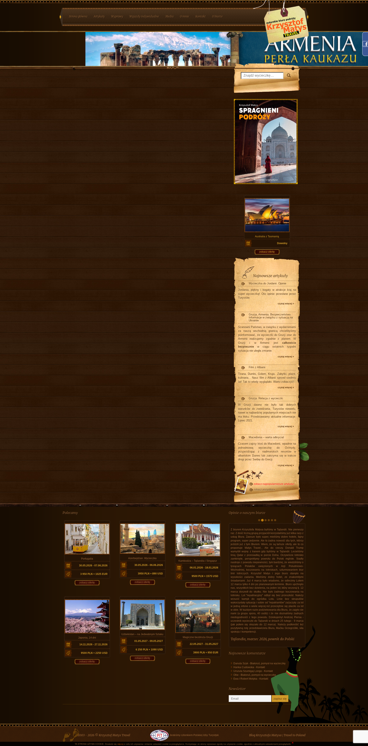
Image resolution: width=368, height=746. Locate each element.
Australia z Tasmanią (267, 236)
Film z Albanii (257, 367)
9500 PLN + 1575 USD (205, 576)
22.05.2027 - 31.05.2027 (204, 644)
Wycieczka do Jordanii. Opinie (267, 283)
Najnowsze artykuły (270, 275)
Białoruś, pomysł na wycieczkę (268, 714)
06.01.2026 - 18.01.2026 (204, 567)
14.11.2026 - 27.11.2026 (93, 644)
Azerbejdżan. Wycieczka (142, 558)
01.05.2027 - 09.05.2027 (148, 641)
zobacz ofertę (267, 251)
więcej (120, 744)
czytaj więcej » (286, 303)
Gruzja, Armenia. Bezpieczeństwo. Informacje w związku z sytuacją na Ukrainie (271, 317)
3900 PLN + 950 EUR (205, 652)
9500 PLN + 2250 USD (94, 652)
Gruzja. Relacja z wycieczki (266, 398)
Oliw (236, 726)
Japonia (237, 690)
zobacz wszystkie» (264, 489)
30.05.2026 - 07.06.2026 (93, 565)
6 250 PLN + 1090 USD (149, 649)
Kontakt (260, 718)
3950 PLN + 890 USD (150, 573)
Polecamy (70, 513)
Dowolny (282, 243)
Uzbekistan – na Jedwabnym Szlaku (142, 634)
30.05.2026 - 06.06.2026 (148, 565)
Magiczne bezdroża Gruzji (198, 637)
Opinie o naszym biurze (247, 513)
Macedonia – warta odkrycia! (266, 437)
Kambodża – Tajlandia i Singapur (197, 560)
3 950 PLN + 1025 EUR (94, 574)
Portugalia (87, 558)
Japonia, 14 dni (87, 637)
